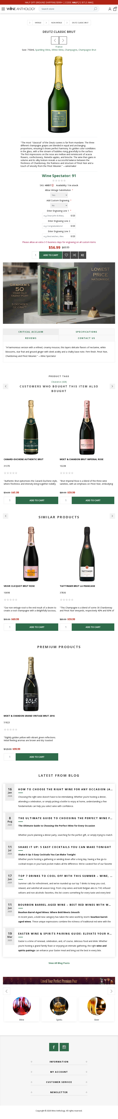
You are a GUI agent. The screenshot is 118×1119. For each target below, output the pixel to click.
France (59, 46)
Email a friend (82, 255)
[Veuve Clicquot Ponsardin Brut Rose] (31, 554)
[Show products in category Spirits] (59, 1006)
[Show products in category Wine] (21, 1006)
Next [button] (112, 516)
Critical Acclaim (30, 331)
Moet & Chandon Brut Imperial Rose (25, 459)
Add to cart (50, 255)
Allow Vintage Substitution (58, 190)
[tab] (31, 331)
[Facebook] (53, 1047)
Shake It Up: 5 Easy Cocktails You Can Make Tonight (64, 847)
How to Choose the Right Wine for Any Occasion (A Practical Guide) (65, 789)
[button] (5, 386)
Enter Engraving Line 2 (59, 220)
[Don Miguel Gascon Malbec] (63, 40)
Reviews (31, 338)
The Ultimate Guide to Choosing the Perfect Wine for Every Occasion (65, 818)
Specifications (86, 331)
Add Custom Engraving (58, 200)
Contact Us (86, 338)
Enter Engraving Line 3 (59, 231)
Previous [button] (5, 516)
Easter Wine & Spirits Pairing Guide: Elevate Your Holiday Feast (65, 933)
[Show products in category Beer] (96, 1006)
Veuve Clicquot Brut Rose (19, 586)
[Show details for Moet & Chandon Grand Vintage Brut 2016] (31, 683)
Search (95, 9)
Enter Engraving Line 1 (58, 210)
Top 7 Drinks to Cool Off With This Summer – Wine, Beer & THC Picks (65, 876)
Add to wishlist (66, 255)
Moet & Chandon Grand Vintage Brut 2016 (29, 715)
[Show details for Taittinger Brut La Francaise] (87, 554)
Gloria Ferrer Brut (71, 459)
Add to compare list (74, 255)
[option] (31, 452)
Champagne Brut (87, 49)
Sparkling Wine (42, 49)
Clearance (56, 381)
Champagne (71, 49)
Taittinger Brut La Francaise (77, 586)
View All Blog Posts (59, 963)
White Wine (58, 49)
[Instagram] (64, 1047)
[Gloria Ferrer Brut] (87, 427)
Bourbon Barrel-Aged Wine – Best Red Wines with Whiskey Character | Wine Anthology (65, 904)
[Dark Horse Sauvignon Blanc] (55, 40)
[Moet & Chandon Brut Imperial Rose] (31, 427)
